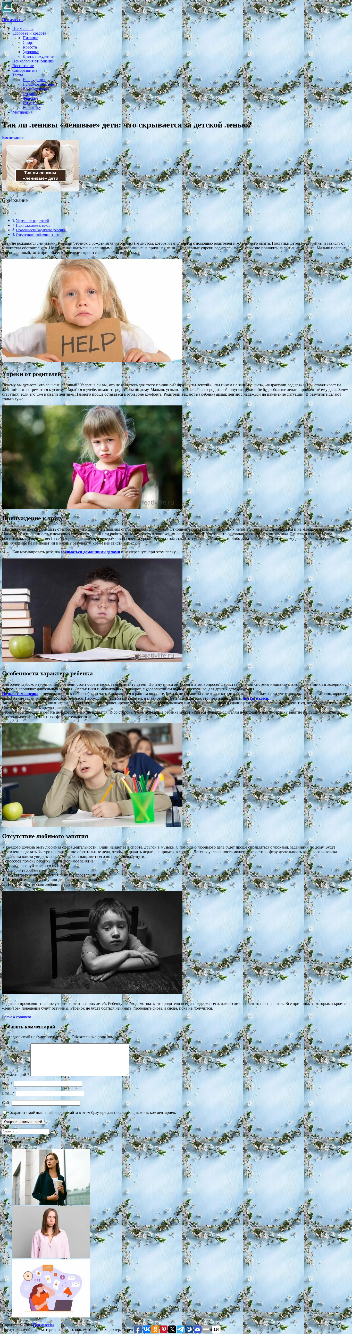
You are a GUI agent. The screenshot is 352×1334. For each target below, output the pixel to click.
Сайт (6, 1102)
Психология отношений (33, 61)
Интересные (33, 103)
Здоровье (31, 52)
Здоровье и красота (29, 33)
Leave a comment (16, 1017)
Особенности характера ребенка (40, 230)
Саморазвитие (24, 70)
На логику (32, 107)
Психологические (38, 84)
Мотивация (22, 112)
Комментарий (15, 1074)
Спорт (28, 42)
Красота (30, 47)
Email (8, 1093)
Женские (30, 98)
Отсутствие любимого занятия (39, 235)
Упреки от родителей (32, 221)
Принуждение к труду (33, 225)
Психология (12, 20)
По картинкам (35, 89)
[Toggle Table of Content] (6, 212)
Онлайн (30, 93)
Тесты (17, 75)
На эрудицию (34, 79)
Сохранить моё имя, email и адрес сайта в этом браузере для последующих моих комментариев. (92, 1112)
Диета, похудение (38, 56)
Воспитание (23, 65)
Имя (7, 1083)
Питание (30, 38)
